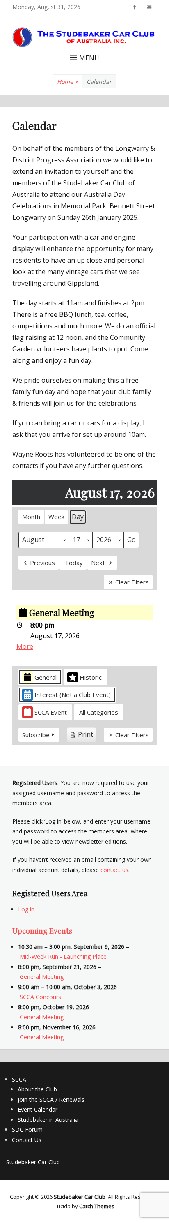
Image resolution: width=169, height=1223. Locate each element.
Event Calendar (37, 1109)
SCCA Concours (40, 997)
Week (56, 516)
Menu (89, 57)
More (24, 646)
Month (31, 516)
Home (67, 81)
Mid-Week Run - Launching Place (63, 956)
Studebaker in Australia (48, 1120)
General (45, 677)
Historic (91, 677)
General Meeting (42, 977)
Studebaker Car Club (33, 1162)
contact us (114, 870)
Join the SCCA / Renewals (51, 1099)
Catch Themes (96, 1206)
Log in (26, 909)
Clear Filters (132, 582)
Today (74, 562)
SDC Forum (27, 1129)
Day (78, 516)
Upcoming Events (42, 931)
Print (81, 736)
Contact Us (26, 1140)
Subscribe (36, 735)
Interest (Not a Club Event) (72, 694)
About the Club (37, 1089)
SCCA (19, 1079)
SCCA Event (50, 712)
